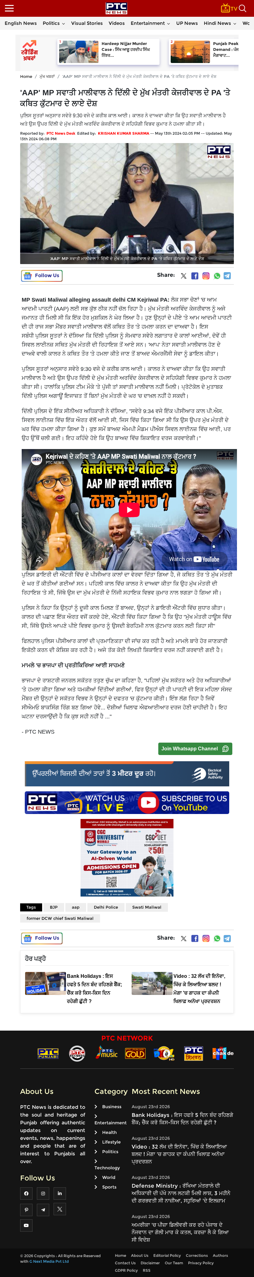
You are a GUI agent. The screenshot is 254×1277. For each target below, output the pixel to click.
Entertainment (148, 23)
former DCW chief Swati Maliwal (60, 918)
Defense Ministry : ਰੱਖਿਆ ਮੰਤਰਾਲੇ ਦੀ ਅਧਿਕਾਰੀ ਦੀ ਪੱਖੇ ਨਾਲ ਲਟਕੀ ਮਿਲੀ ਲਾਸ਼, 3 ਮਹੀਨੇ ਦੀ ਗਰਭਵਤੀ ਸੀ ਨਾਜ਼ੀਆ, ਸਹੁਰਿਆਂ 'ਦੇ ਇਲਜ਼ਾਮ (181, 1193)
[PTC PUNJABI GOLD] (135, 1053)
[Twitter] (183, 277)
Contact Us (125, 1263)
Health (109, 1132)
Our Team (174, 1263)
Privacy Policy (201, 1263)
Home (26, 76)
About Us (139, 1255)
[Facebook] (194, 276)
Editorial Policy (167, 1255)
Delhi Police (106, 907)
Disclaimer (150, 1263)
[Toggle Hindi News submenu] (235, 23)
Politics (51, 23)
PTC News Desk (60, 133)
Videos (117, 23)
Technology (107, 1168)
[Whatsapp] (217, 276)
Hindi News (217, 23)
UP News (187, 23)
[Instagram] (206, 276)
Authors (220, 1255)
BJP (54, 907)
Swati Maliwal (146, 907)
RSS (147, 1270)
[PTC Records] (77, 1053)
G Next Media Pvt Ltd (49, 1261)
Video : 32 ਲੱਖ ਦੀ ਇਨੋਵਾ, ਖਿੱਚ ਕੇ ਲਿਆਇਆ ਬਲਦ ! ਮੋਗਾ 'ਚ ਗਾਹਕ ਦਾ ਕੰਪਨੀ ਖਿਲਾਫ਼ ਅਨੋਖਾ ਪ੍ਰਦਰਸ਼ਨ (179, 1154)
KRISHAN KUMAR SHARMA (123, 133)
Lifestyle (111, 1142)
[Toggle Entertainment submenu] (168, 23)
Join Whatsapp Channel (189, 748)
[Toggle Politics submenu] (63, 23)
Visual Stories (87, 23)
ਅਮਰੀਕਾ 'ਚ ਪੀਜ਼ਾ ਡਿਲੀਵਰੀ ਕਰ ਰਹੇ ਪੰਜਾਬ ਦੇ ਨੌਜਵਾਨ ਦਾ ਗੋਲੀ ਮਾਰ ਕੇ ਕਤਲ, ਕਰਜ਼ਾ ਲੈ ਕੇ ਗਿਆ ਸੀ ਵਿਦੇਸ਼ (180, 1232)
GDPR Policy (126, 1270)
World (108, 1177)
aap (76, 907)
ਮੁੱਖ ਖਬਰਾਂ (47, 76)
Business (111, 1106)
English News (21, 23)
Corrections (197, 1255)
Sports (109, 1187)
